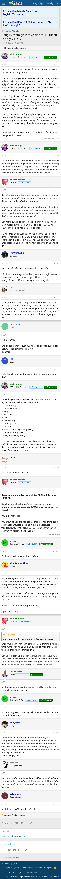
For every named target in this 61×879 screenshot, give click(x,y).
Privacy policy (27, 867)
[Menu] (4, 3)
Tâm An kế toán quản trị (13, 835)
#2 (58, 156)
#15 (58, 707)
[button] (59, 876)
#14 (58, 682)
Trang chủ (48, 867)
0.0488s (40, 876)
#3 (58, 190)
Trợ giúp (38, 867)
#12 (58, 573)
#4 (58, 263)
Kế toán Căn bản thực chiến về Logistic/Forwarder (20, 12)
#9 (58, 468)
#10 (58, 490)
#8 (58, 394)
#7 (58, 369)
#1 (58, 64)
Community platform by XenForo (24, 873)
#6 (58, 335)
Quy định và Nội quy (10, 867)
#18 (58, 804)
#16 (58, 733)
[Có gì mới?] (57, 3)
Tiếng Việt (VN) (10, 863)
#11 (58, 551)
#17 (58, 773)
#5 (58, 297)
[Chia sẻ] (54, 64)
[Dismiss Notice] (57, 10)
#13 (58, 629)
